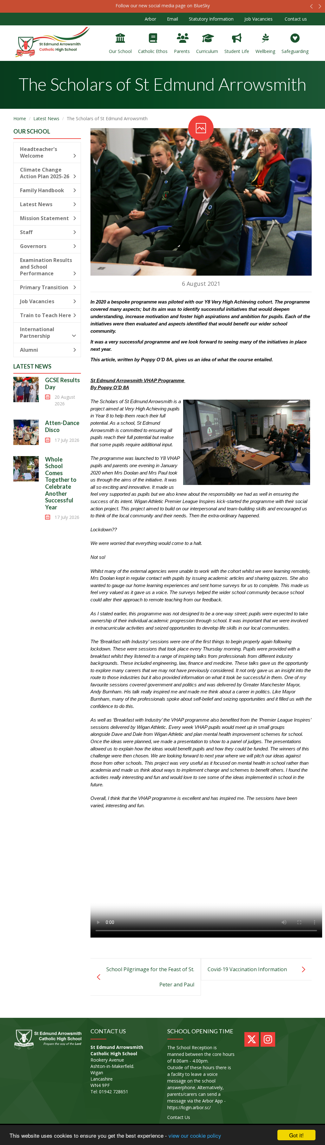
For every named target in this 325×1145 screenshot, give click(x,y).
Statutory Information (211, 19)
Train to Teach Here (45, 315)
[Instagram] (268, 1039)
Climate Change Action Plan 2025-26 (44, 173)
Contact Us (178, 1117)
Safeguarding (295, 51)
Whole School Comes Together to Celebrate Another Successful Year (60, 483)
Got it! (296, 1135)
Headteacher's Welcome (38, 152)
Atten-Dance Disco (62, 426)
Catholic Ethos (153, 51)
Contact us (295, 19)
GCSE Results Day (62, 383)
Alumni (29, 349)
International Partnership (37, 332)
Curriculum (207, 51)
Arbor (150, 19)
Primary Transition (44, 287)
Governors (33, 246)
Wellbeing (265, 51)
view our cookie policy (195, 1135)
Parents (182, 51)
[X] (251, 1039)
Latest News (46, 118)
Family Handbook (42, 190)
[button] (311, 8)
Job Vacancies (258, 19)
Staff (26, 232)
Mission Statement (44, 218)
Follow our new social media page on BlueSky (163, 6)
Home (19, 118)
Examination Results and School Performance (46, 267)
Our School (120, 51)
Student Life (236, 51)
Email (172, 19)
